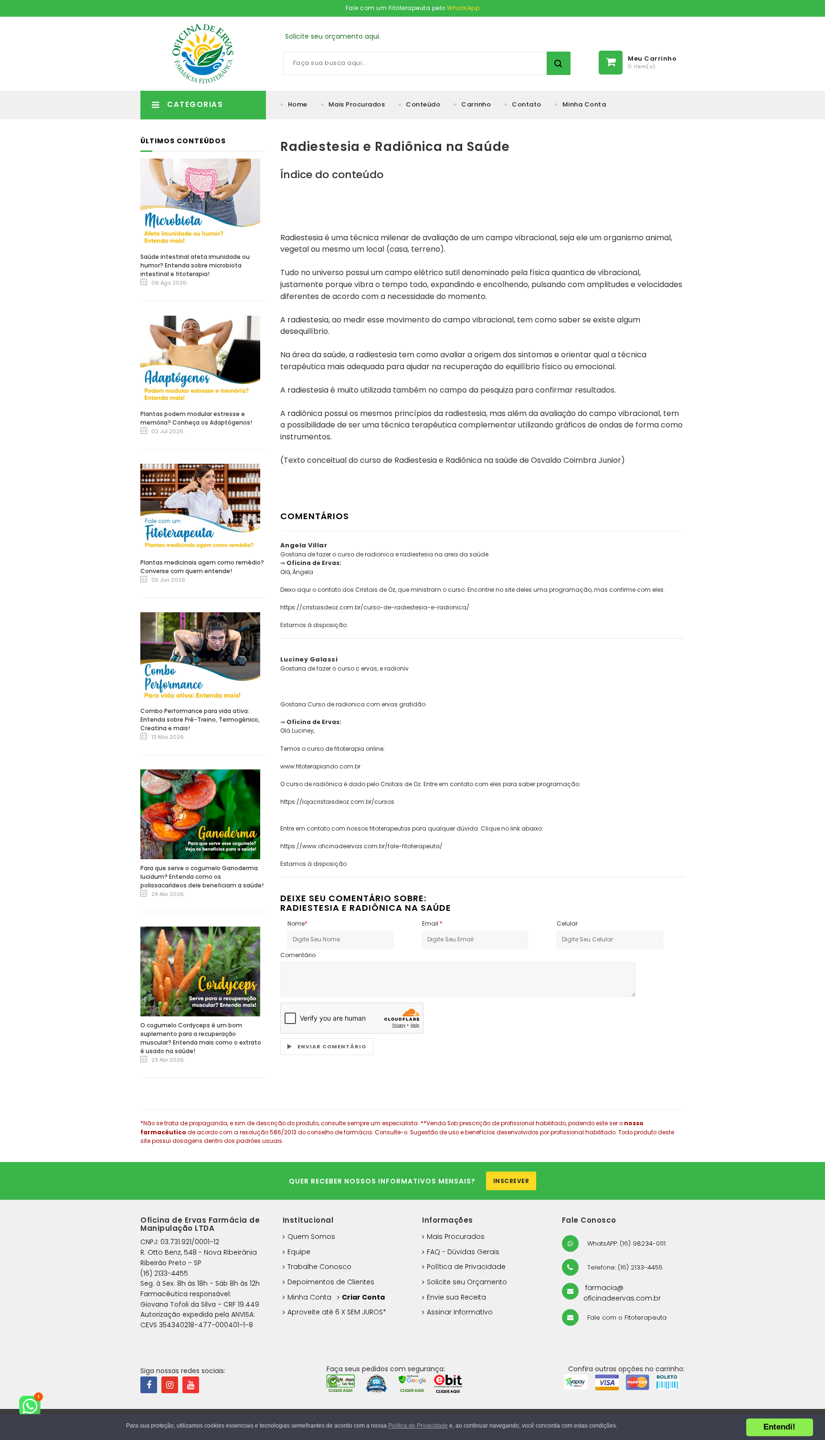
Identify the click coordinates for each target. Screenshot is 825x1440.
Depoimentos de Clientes (330, 1282)
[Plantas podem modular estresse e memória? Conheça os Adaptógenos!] (200, 359)
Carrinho (476, 104)
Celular (567, 923)
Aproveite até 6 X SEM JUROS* (336, 1312)
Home (297, 104)
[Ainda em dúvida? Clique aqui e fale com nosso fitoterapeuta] (33, 1406)
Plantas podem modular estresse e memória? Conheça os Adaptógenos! (196, 418)
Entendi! (779, 1426)
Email (432, 923)
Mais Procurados (356, 104)
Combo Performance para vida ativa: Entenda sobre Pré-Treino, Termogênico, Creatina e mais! (200, 719)
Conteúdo (423, 104)
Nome (297, 923)
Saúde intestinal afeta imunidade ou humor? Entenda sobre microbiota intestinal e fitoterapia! (195, 265)
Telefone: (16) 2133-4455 (624, 1267)
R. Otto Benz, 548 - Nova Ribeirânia (198, 1252)
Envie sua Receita (456, 1297)
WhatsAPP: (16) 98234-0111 (625, 1243)
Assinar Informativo (460, 1312)
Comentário (298, 955)
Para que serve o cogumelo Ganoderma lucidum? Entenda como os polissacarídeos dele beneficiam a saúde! (202, 876)
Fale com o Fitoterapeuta (625, 1317)
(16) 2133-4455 (164, 1273)
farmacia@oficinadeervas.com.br (622, 1293)
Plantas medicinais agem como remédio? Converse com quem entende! (202, 566)
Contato (526, 104)
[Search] (559, 63)
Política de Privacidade (466, 1266)
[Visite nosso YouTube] (190, 1384)
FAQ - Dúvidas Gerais (463, 1252)
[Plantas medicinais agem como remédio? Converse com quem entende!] (200, 508)
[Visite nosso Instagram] (169, 1384)
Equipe (298, 1252)
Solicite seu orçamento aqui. (333, 36)
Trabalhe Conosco (319, 1266)
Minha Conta (584, 104)
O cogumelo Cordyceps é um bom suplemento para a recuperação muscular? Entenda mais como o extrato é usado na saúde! (200, 1038)
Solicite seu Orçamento (467, 1282)
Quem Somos (311, 1236)
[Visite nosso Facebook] (148, 1384)
